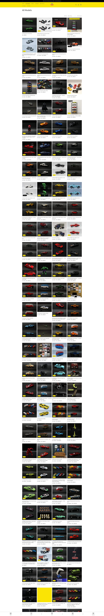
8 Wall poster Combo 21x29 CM (57, 459)
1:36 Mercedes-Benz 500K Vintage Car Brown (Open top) (44, 258)
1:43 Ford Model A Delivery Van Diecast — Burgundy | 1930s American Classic (43, 238)
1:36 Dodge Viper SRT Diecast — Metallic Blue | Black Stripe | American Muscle (44, 604)
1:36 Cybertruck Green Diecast (57, 521)
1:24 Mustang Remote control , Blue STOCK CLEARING (44, 158)
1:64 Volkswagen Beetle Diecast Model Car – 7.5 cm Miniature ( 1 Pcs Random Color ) (29, 563)
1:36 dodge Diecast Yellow (41, 418)
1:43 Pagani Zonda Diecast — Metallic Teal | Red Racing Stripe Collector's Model (29, 542)
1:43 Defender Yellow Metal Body (72, 75)
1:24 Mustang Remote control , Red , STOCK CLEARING (29, 158)
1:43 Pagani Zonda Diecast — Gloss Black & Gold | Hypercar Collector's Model (74, 258)
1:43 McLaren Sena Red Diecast (57, 28)
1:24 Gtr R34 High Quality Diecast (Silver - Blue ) (73, 501)
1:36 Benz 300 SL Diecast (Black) (72, 136)
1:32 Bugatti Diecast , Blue (56, 439)
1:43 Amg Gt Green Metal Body (27, 33)
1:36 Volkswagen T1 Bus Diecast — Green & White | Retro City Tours (59, 563)
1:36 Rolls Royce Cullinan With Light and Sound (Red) (28, 279)
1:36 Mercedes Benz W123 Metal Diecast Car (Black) (59, 54)
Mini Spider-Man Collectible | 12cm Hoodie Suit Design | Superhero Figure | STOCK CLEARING (29, 137)
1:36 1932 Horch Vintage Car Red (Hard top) (74, 217)
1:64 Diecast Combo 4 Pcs (26, 358)
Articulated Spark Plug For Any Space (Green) (74, 439)
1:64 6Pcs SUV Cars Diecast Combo (42, 53)
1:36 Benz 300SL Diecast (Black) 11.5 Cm (58, 177)
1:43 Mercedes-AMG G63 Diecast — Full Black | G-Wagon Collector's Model (74, 279)
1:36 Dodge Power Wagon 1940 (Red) (28, 298)
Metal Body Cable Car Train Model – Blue (43, 583)
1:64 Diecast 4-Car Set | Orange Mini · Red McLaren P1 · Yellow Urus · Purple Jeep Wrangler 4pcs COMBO (73, 604)
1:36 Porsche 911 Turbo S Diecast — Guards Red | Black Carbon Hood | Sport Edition (59, 318)
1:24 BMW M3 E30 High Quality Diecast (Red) (74, 541)
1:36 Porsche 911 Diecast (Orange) (42, 136)
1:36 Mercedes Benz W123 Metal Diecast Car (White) (44, 76)
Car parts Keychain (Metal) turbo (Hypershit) (29, 115)
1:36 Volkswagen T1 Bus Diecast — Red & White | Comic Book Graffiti (58, 501)
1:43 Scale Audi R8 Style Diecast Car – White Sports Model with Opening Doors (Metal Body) (29, 54)
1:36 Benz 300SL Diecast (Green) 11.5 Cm (73, 177)
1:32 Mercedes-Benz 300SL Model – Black (28, 583)
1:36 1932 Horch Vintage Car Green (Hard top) (29, 258)
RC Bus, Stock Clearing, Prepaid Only (73, 583)
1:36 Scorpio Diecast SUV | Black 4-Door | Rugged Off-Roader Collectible (28, 604)
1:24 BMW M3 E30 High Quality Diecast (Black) (73, 522)
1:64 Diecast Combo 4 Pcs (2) (26, 418)
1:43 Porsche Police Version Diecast (42, 479)
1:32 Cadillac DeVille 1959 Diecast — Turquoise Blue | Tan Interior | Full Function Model (59, 542)
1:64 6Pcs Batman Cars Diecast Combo (43, 33)
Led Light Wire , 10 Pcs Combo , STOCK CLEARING (43, 522)
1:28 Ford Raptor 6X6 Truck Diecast (72, 358)
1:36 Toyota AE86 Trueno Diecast (42, 177)
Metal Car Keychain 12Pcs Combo (42, 90)
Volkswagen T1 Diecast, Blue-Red (57, 358)
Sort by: (65, 15)
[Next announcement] (81, 1)
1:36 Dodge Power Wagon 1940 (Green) (58, 298)
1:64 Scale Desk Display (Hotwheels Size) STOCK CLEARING (73, 34)
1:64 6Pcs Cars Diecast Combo (72, 95)
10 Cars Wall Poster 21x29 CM (71, 298)
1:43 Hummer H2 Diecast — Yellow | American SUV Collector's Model (59, 339)
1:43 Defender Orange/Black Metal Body (73, 49)
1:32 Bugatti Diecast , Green (26, 479)
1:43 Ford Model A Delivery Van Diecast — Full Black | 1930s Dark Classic (44, 379)
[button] (76, 5)
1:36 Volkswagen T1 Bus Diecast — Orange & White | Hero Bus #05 (74, 339)
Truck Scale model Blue (56, 237)
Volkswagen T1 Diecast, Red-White (27, 318)
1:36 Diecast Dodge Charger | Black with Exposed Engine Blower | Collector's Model (44, 542)
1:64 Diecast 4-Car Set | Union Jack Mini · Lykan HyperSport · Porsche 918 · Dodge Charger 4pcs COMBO (58, 480)
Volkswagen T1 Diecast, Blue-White (42, 298)
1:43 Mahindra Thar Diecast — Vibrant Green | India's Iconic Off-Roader (59, 158)
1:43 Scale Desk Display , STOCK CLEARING (74, 115)
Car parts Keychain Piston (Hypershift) (43, 338)
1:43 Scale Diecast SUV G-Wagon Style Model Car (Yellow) (59, 76)
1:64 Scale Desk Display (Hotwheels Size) (28, 95)
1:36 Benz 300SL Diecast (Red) (57, 115)
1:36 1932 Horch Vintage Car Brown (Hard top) (28, 238)
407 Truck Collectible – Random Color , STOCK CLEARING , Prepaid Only (43, 563)
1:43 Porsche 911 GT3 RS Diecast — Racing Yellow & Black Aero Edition (29, 218)
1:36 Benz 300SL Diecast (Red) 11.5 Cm (73, 237)
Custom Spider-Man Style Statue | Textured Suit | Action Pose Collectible (29, 460)
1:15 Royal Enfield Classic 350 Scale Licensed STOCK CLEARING (74, 379)
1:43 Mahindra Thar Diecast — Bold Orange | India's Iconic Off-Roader (29, 178)
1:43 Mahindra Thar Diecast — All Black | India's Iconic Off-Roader (58, 96)
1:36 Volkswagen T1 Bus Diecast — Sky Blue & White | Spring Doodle (44, 399)
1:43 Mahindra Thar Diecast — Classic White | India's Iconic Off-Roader (74, 158)
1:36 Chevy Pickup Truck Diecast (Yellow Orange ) (28, 379)
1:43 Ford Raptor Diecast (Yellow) (72, 318)
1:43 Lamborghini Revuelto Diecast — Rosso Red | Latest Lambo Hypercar (59, 258)
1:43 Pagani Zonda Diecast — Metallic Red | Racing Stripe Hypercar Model (29, 399)
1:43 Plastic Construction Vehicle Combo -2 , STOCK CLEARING (59, 419)
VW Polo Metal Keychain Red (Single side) (73, 562)
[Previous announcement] (22, 1)
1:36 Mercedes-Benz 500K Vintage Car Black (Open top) (59, 218)
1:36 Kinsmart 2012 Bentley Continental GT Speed (29, 440)
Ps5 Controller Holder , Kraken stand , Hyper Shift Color (59, 584)
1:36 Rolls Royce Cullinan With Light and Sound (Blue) (58, 379)
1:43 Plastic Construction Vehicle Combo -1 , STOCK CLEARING (74, 480)
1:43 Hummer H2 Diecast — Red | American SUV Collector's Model (74, 419)
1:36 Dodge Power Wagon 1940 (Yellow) (58, 278)
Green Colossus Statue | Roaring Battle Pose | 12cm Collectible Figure (44, 279)
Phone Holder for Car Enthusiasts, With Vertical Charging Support (73, 399)
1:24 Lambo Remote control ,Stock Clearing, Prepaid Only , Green (29, 501)
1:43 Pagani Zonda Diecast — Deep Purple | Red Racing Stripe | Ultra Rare (29, 522)
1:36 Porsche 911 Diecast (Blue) (57, 136)
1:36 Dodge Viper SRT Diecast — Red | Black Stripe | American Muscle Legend (44, 460)
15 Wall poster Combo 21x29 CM (42, 358)
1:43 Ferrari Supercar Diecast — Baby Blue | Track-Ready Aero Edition (29, 339)
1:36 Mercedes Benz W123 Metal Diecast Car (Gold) (29, 76)
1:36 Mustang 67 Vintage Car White (42, 313)
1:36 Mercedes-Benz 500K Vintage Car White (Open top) (44, 218)
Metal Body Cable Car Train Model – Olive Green (43, 440)
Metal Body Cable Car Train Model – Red (58, 603)
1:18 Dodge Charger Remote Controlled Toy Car (59, 399)
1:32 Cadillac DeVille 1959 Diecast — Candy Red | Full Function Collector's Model (74, 460)
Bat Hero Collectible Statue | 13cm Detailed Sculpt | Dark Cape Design (44, 116)
